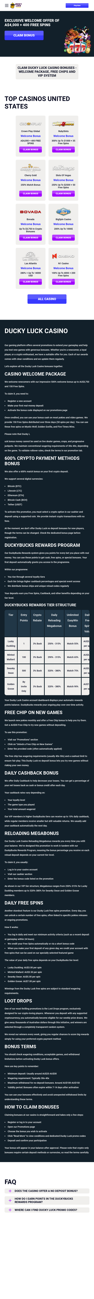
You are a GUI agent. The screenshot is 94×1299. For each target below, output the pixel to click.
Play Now (77, 5)
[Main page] (16, 5)
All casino (47, 299)
